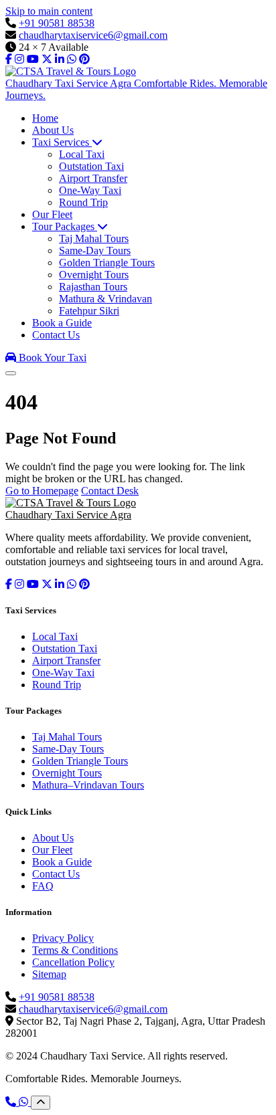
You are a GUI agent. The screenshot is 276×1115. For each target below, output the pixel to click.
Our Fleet (52, 849)
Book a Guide (62, 862)
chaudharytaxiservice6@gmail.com (93, 35)
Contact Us (56, 874)
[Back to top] (40, 1103)
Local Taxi (55, 636)
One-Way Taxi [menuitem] (90, 190)
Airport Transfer (66, 660)
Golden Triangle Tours (80, 761)
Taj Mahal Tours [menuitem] (94, 238)
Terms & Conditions (75, 950)
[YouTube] (33, 59)
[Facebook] (8, 59)
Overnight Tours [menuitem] (94, 274)
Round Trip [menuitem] (83, 202)
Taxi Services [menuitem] (62, 142)
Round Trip (56, 684)
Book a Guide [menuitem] (62, 322)
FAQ (43, 886)
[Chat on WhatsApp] (25, 1102)
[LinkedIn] (59, 584)
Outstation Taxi (64, 648)
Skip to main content (48, 11)
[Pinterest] (84, 59)
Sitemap (49, 974)
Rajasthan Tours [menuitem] (93, 286)
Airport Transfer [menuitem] (93, 178)
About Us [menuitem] (53, 130)
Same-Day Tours (68, 748)
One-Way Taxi (63, 672)
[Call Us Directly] (12, 1102)
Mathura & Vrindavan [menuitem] (105, 298)
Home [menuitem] (45, 118)
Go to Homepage (41, 490)
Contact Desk (110, 490)
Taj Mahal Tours (67, 736)
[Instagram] (19, 59)
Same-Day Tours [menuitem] (95, 250)
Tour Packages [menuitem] (64, 226)
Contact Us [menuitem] (56, 334)
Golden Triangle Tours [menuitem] (107, 262)
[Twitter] (47, 59)
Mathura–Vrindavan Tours (88, 785)
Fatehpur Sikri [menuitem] (89, 310)
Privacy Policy (63, 938)
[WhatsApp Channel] (71, 59)
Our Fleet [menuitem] (52, 214)
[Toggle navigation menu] (10, 373)
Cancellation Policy (73, 962)
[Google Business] (59, 59)
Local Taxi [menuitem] (82, 154)
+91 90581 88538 (56, 23)
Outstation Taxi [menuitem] (91, 166)
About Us (53, 837)
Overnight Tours (67, 773)
